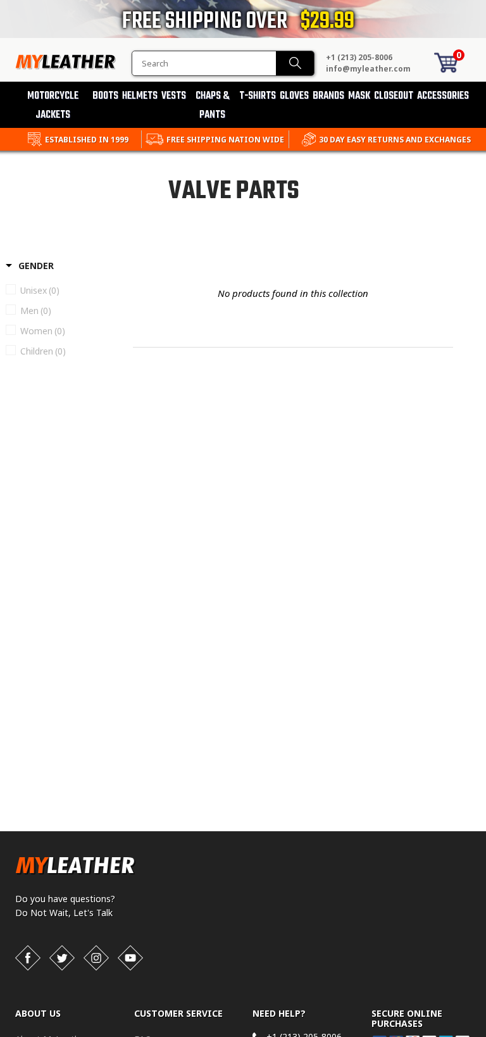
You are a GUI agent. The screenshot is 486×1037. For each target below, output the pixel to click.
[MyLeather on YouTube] (130, 958)
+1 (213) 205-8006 (359, 57)
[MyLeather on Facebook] (27, 958)
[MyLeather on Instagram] (96, 958)
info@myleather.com (368, 68)
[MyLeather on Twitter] (62, 958)
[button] (485, 1034)
